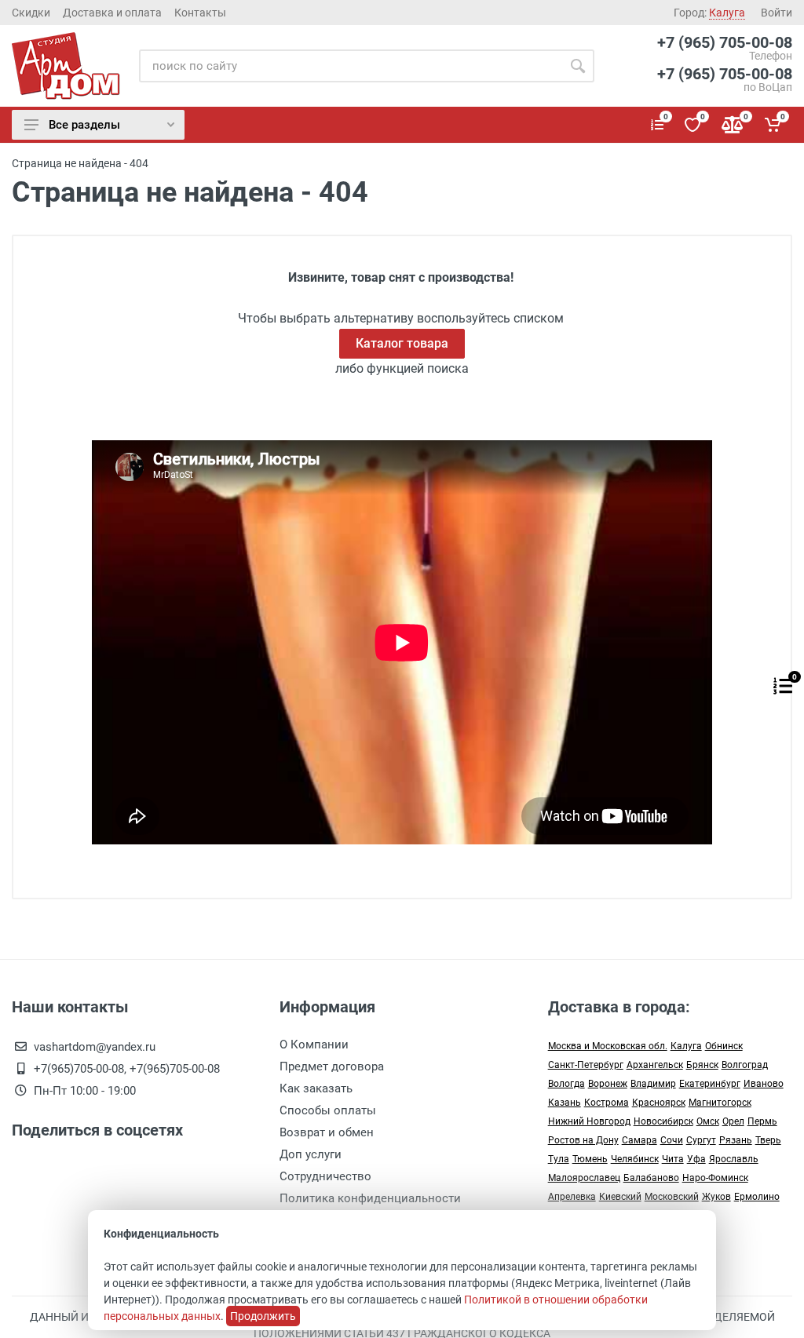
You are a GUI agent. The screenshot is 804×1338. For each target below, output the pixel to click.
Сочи (671, 1140)
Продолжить (263, 1316)
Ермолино (757, 1196)
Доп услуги (311, 1154)
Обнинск (724, 1046)
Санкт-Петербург (585, 1064)
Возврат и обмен (327, 1132)
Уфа (696, 1159)
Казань (564, 1102)
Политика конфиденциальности (370, 1198)
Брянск (702, 1064)
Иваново (764, 1083)
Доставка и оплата (112, 12)
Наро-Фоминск (715, 1177)
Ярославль (733, 1159)
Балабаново (651, 1177)
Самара (639, 1140)
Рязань (735, 1140)
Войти (776, 12)
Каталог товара (402, 343)
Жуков (716, 1196)
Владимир (653, 1083)
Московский (672, 1196)
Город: (709, 12)
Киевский (620, 1196)
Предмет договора (332, 1066)
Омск (707, 1121)
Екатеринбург (709, 1083)
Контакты (200, 12)
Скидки (31, 12)
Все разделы (84, 125)
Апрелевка (572, 1196)
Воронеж (607, 1083)
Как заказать (316, 1088)
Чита (673, 1159)
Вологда (566, 1083)
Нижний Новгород (589, 1121)
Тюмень (590, 1159)
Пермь (762, 1121)
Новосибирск (663, 1121)
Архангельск (655, 1064)
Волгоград (745, 1064)
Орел (733, 1121)
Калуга (686, 1046)
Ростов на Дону (583, 1140)
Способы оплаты (328, 1110)
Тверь (768, 1140)
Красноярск (658, 1102)
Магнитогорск (720, 1102)
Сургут (701, 1140)
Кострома (606, 1102)
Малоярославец (584, 1177)
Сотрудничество (325, 1176)
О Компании (314, 1044)
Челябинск (635, 1159)
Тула (558, 1159)
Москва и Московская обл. (607, 1046)
